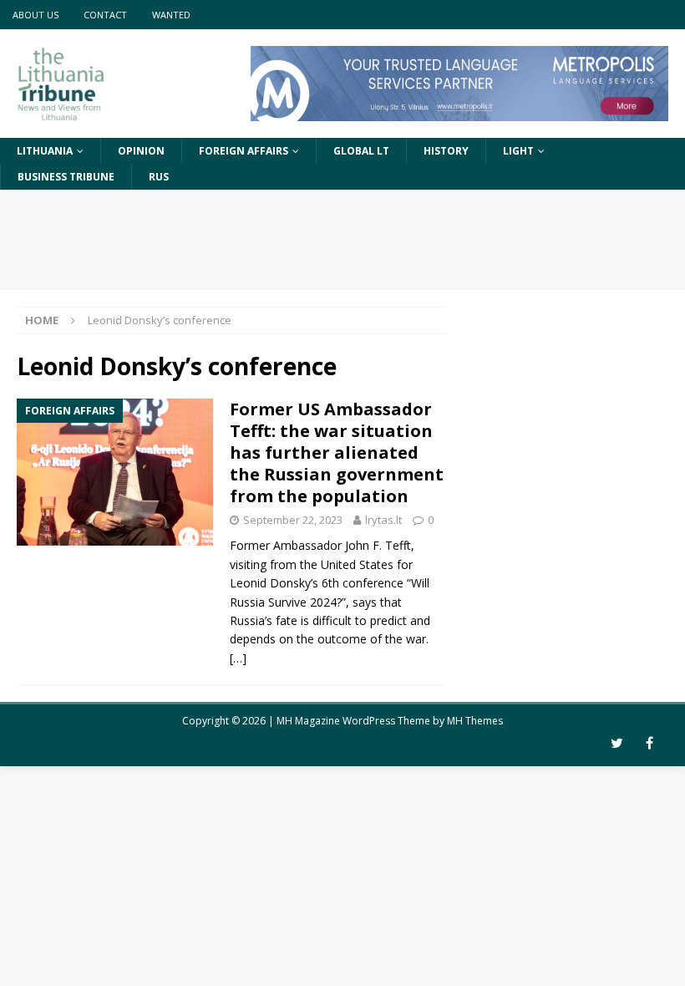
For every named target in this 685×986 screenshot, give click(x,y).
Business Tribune (66, 177)
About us (35, 14)
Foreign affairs (243, 151)
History (446, 151)
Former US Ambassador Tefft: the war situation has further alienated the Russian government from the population (337, 452)
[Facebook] (649, 743)
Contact (105, 14)
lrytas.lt (383, 519)
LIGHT (518, 151)
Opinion (141, 151)
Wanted (171, 14)
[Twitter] (617, 743)
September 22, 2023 (292, 519)
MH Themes (475, 721)
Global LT (361, 151)
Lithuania (45, 151)
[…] (238, 658)
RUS (159, 177)
